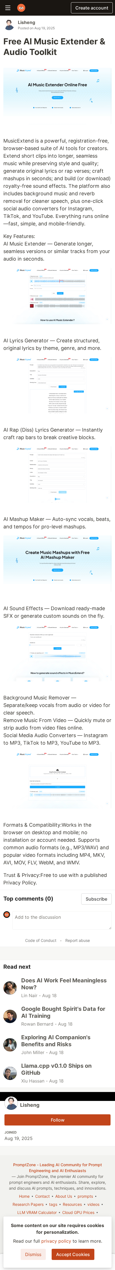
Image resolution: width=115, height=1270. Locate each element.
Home (24, 1196)
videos (93, 1204)
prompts (85, 1196)
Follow (57, 1120)
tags (53, 1204)
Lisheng (26, 22)
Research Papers (28, 1204)
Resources (72, 1204)
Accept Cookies (73, 1254)
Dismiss (33, 1254)
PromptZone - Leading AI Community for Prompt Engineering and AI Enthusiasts (57, 1167)
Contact (42, 1196)
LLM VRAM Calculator (37, 1212)
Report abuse (77, 940)
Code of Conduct (40, 940)
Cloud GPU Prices (78, 1212)
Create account (91, 8)
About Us (63, 1196)
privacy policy (56, 1241)
